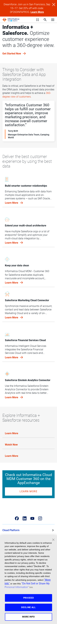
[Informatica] (10, 20)
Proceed (28, 597)
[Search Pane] (45, 20)
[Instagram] (40, 518)
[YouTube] (32, 518)
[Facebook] (17, 518)
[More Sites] (37, 20)
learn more (12, 202)
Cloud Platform (10, 530)
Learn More (37, 12)
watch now (11, 444)
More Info (28, 616)
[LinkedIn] (25, 518)
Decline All (28, 607)
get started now (12, 53)
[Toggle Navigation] (53, 19)
